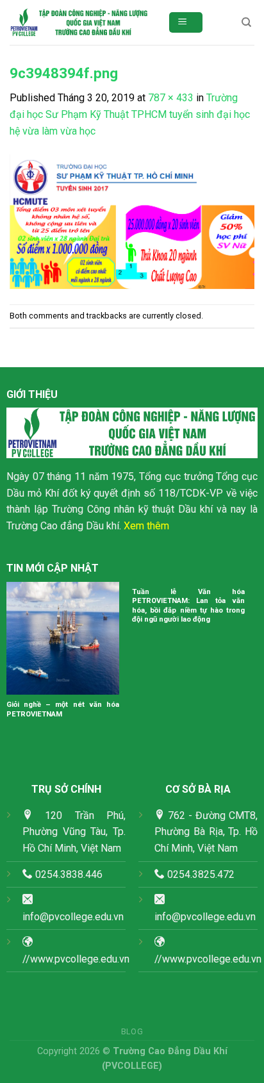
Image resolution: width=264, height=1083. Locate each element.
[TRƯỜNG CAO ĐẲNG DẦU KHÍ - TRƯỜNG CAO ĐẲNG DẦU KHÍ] (79, 22)
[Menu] (186, 22)
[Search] (246, 22)
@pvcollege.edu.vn (214, 917)
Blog (132, 1031)
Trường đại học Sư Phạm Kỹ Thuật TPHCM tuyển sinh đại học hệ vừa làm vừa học (130, 114)
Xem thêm (146, 526)
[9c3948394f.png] (132, 221)
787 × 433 (171, 98)
